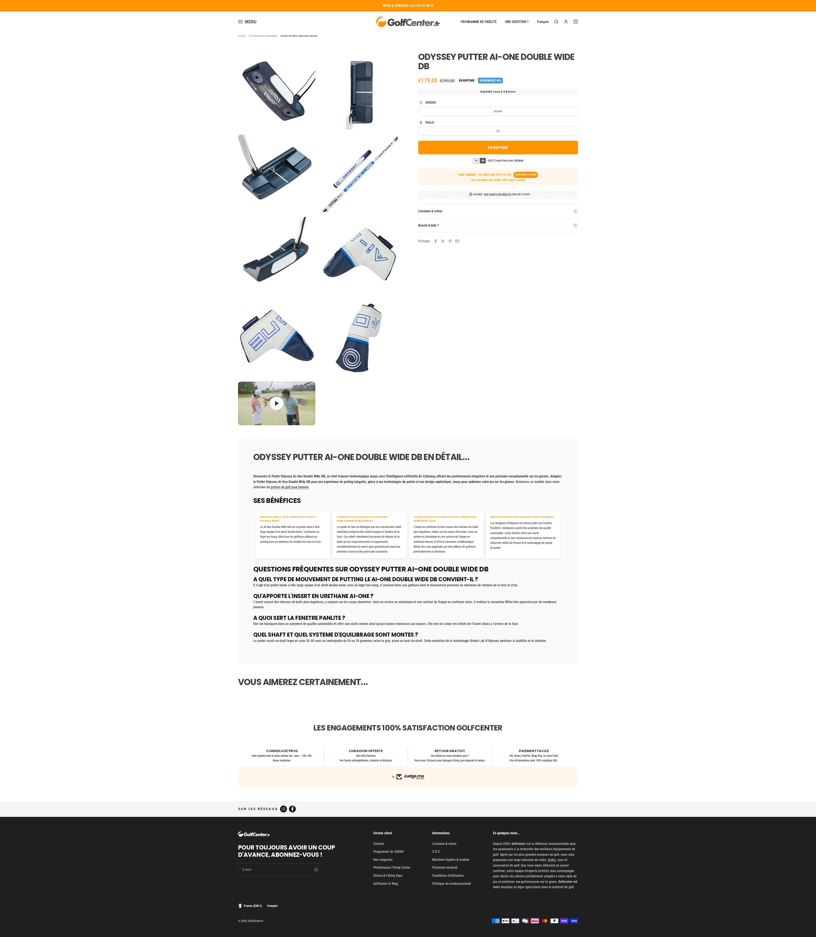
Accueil (242, 36)
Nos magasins (382, 860)
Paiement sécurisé (445, 867)
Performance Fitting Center (391, 867)
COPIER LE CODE (527, 174)
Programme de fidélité (479, 22)
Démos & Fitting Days (387, 876)
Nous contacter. (282, 760)
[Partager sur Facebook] (435, 241)
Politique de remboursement (451, 884)
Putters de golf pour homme (263, 36)
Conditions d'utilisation (447, 876)
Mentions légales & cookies (450, 860)
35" (498, 131)
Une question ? (516, 22)
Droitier (498, 111)
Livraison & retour (444, 844)
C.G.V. (436, 852)
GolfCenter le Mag (385, 884)
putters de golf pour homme (290, 487)
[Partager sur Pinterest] (450, 241)
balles (552, 860)
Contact (378, 844)
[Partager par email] (457, 241)
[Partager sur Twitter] (442, 241)
